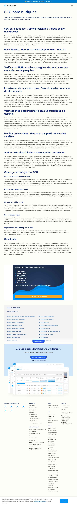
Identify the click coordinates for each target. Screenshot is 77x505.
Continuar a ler (38, 341)
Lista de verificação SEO (35, 418)
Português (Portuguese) (51, 448)
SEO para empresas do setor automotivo (17, 334)
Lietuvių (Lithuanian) (53, 475)
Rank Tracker (32, 405)
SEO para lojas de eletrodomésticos (15, 322)
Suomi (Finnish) (51, 468)
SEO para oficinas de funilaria (45, 334)
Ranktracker (10, 6)
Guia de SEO (32, 440)
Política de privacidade (53, 407)
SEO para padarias (43, 337)
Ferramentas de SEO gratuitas (36, 442)
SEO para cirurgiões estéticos (45, 319)
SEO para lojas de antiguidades (46, 316)
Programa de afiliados (34, 433)
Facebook (5, 406)
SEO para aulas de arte (44, 328)
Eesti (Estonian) (51, 466)
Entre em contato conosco (67, 406)
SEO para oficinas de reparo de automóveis (49, 331)
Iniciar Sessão (51, 414)
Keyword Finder (33, 407)
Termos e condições (53, 405)
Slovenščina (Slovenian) (51, 484)
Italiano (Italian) (51, 437)
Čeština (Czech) (52, 459)
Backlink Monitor (33, 416)
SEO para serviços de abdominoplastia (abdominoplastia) (21, 316)
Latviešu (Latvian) (52, 477)
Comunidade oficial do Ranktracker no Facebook (17, 406)
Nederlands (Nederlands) (51, 442)
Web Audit (31, 412)
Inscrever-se (51, 416)
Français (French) (52, 434)
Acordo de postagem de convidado (35, 445)
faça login (34, 360)
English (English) (52, 428)
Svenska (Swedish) (52, 451)
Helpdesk (50, 422)
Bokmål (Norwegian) (53, 491)
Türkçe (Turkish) (52, 453)
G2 (11, 410)
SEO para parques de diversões (14, 325)
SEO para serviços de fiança (14, 337)
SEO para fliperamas (43, 322)
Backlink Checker (33, 414)
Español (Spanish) (52, 432)
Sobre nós (63, 409)
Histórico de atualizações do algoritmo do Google (36, 449)
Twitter (23, 406)
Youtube (11, 406)
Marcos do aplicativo (53, 420)
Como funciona (32, 431)
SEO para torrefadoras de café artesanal (48, 325)
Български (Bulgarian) (53, 457)
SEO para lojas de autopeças (14, 331)
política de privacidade (40, 501)
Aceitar (64, 501)
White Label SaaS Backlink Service (37, 429)
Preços (49, 418)
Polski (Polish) (51, 445)
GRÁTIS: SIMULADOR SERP (35, 423)
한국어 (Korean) (51, 489)
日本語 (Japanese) (52, 439)
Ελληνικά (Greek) (52, 464)
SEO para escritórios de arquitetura (15, 328)
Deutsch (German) (52, 430)
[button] (72, 5)
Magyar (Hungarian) (53, 470)
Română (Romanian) (53, 479)
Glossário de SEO (33, 438)
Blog (30, 435)
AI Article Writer (32, 420)
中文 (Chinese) (51, 455)
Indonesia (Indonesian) (53, 472)
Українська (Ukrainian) (53, 487)
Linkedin (5, 410)
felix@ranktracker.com (66, 423)
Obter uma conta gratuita (38, 357)
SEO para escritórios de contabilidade (16, 319)
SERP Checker (32, 410)
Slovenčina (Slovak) (53, 481)
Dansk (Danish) (51, 462)
